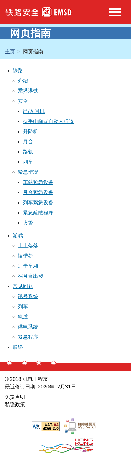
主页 (10, 51)
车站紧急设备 (38, 182)
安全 (23, 101)
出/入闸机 (34, 111)
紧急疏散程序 (38, 212)
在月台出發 (30, 276)
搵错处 (25, 255)
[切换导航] (115, 13)
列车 (28, 162)
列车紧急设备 (38, 202)
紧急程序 (28, 337)
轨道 (23, 316)
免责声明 (15, 397)
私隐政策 (15, 404)
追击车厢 (28, 266)
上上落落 (28, 245)
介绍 (23, 80)
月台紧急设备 (38, 192)
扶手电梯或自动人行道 (48, 121)
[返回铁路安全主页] (22, 12)
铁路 (18, 70)
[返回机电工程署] (57, 12)
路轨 (28, 151)
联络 (18, 347)
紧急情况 (28, 172)
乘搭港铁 (28, 91)
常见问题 (23, 286)
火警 (28, 222)
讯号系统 (28, 296)
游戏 (18, 235)
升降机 (30, 131)
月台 (28, 141)
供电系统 (28, 326)
